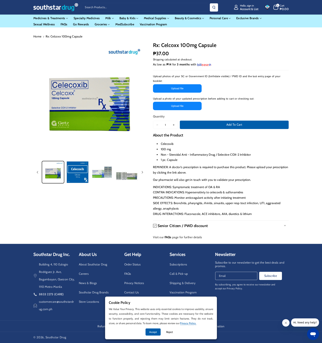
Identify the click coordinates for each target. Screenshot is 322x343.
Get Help (132, 254)
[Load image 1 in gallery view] (53, 172)
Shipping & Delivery (182, 283)
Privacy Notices (134, 283)
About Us (88, 254)
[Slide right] (142, 172)
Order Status (132, 264)
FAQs (127, 274)
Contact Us (131, 292)
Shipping (158, 59)
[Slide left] (37, 172)
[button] (281, 7)
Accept (153, 332)
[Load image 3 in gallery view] (102, 172)
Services (177, 254)
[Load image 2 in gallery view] (77, 172)
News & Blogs (88, 283)
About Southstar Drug (93, 264)
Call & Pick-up (179, 274)
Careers (84, 274)
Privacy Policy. (235, 288)
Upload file (177, 88)
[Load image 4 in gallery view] (126, 172)
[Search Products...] (214, 7)
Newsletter (225, 254)
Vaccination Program (183, 292)
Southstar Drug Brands (94, 292)
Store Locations (89, 301)
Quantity (159, 116)
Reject (169, 332)
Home (37, 36)
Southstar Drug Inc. (51, 254)
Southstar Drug (55, 337)
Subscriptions (178, 264)
